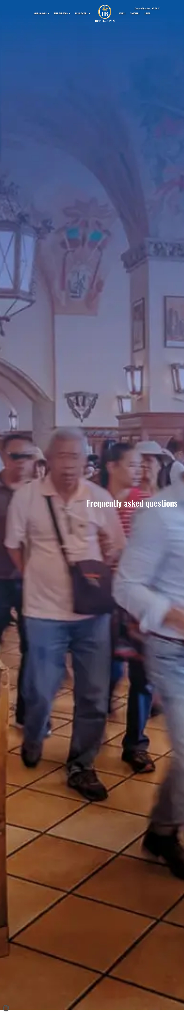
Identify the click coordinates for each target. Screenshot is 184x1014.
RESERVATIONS (81, 13)
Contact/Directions (142, 8)
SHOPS (147, 13)
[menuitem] (152, 8)
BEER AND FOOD (61, 13)
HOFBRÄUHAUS (40, 13)
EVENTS (122, 13)
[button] (6, 1008)
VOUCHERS (135, 13)
